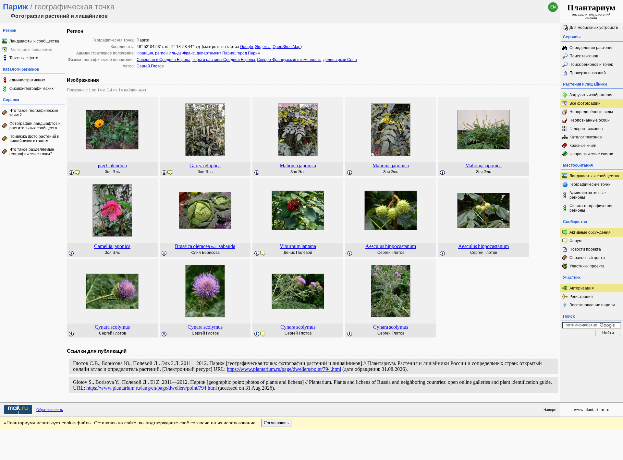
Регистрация (581, 296)
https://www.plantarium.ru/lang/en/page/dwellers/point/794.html (151, 388)
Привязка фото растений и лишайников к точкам (34, 138)
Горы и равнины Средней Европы (223, 59)
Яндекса (263, 46)
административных (27, 80)
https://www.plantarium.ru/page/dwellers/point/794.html (284, 369)
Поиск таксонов (583, 56)
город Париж (248, 53)
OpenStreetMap (286, 46)
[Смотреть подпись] (71, 172)
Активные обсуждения (590, 232)
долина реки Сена (340, 59)
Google (246, 46)
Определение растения (591, 47)
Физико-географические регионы (591, 208)
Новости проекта (585, 249)
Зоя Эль (112, 172)
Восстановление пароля (592, 305)
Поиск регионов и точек (591, 64)
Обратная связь (49, 410)
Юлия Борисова (205, 252)
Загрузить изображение (591, 95)
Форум (575, 241)
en (553, 7)
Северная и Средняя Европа (163, 59)
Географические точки (590, 184)
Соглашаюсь (276, 422)
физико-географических (31, 88)
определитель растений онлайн (591, 11)
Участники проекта (587, 266)
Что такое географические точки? (33, 112)
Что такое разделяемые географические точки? (31, 151)
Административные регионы (587, 195)
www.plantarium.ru (591, 409)
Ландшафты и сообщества (34, 41)
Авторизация (581, 288)
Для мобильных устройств (593, 27)
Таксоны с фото (23, 58)
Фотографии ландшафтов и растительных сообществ (35, 125)
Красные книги (582, 145)
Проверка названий (587, 73)
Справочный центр (587, 257)
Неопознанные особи (589, 120)
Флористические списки (591, 154)
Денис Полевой (298, 252)
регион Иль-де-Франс (175, 53)
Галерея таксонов (586, 128)
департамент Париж (216, 53)
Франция (145, 53)
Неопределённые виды (591, 112)
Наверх (550, 410)
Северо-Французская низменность (289, 59)
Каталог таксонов (585, 137)
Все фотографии (585, 103)
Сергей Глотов (150, 66)
